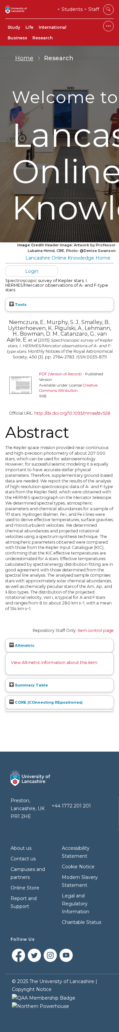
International (52, 27)
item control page (96, 630)
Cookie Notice (78, 867)
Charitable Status (81, 922)
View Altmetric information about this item (54, 662)
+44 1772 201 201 (71, 806)
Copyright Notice (32, 989)
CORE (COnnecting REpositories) (48, 702)
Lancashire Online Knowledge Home (67, 258)
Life (29, 27)
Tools (20, 304)
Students (72, 9)
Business (17, 37)
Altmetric (24, 645)
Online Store (25, 888)
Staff (93, 9)
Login (31, 271)
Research (42, 37)
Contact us (23, 859)
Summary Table (31, 685)
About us (21, 848)
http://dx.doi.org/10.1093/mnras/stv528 (72, 413)
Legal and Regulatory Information (75, 904)
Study (14, 27)
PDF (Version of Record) (60, 374)
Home (24, 58)
